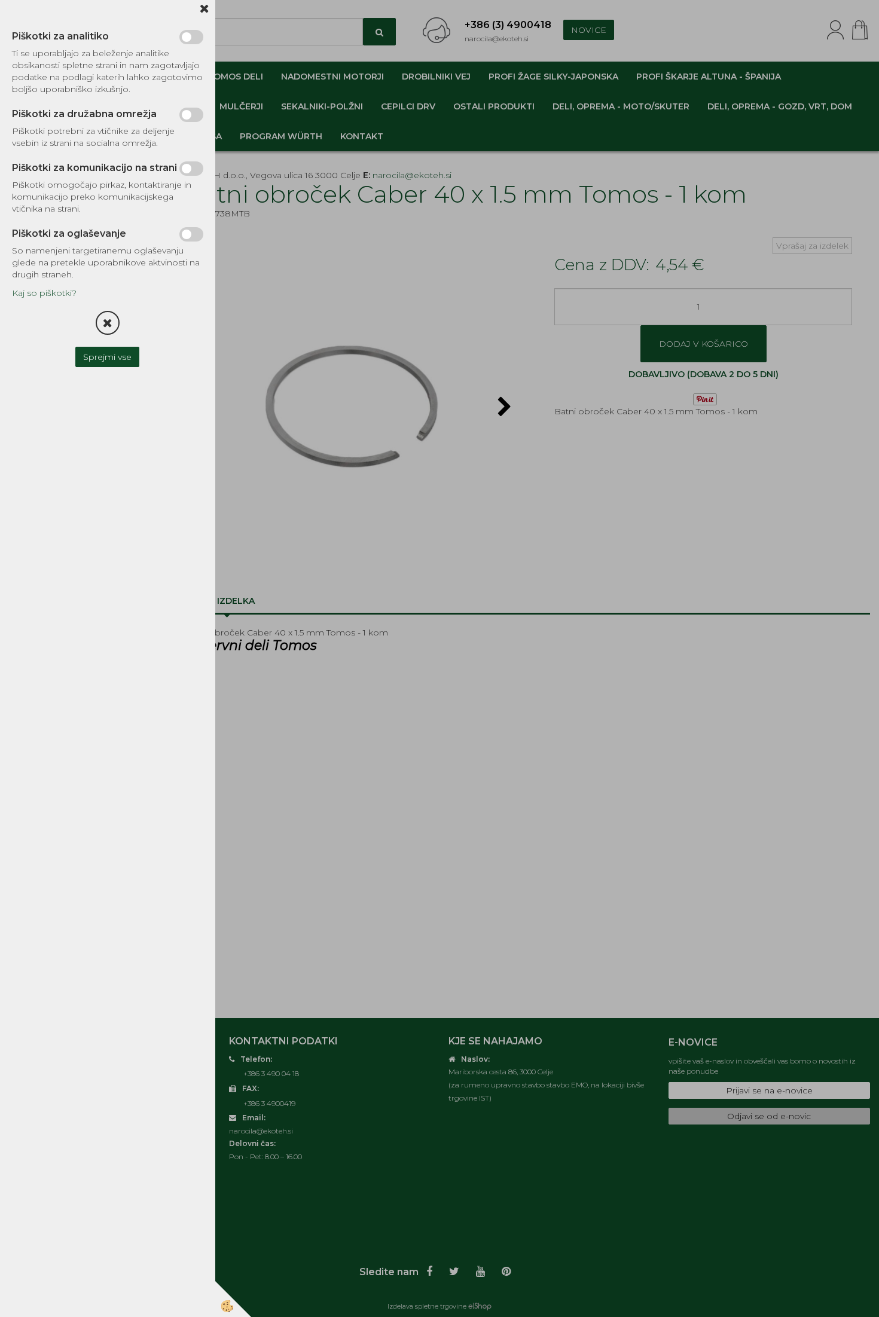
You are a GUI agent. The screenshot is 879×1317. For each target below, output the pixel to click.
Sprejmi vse (108, 357)
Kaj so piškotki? (44, 293)
